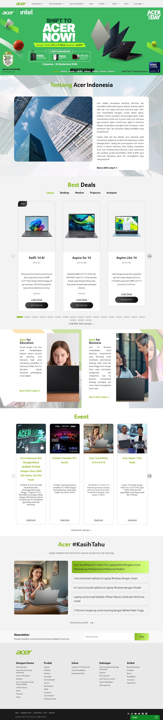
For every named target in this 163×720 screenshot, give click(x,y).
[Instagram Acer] (128, 713)
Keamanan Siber (78, 673)
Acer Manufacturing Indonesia (24, 671)
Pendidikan (131, 676)
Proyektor (48, 676)
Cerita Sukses (21, 687)
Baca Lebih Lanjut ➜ (107, 167)
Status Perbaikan (106, 682)
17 (142, 317)
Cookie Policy (37, 713)
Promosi (19, 694)
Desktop (47, 670)
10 (88, 317)
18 (73, 320)
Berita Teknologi (133, 667)
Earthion (19, 679)
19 (81, 320)
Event (18, 691)
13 (111, 317)
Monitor (47, 673)
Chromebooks (49, 680)
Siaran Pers (131, 683)
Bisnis (129, 673)
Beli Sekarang (36, 305)
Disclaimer (52, 713)
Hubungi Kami (126, 299)
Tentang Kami (21, 667)
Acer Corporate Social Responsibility (24, 683)
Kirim (142, 637)
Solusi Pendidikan (78, 670)
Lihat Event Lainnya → (81, 530)
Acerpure (47, 692)
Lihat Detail (36, 299)
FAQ (45, 713)
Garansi (102, 672)
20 (88, 320)
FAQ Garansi (104, 676)
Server (46, 683)
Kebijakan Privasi (26, 713)
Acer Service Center (107, 679)
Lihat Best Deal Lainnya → (81, 323)
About (17, 713)
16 (134, 317)
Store (18, 697)
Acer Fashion (49, 695)
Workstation (48, 686)
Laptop (47, 667)
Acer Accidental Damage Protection (109, 668)
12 (104, 317)
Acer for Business (23, 676)
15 (127, 317)
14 (119, 317)
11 (96, 317)
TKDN (46, 689)
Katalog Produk (50, 699)
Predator (130, 670)
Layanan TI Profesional (81, 667)
